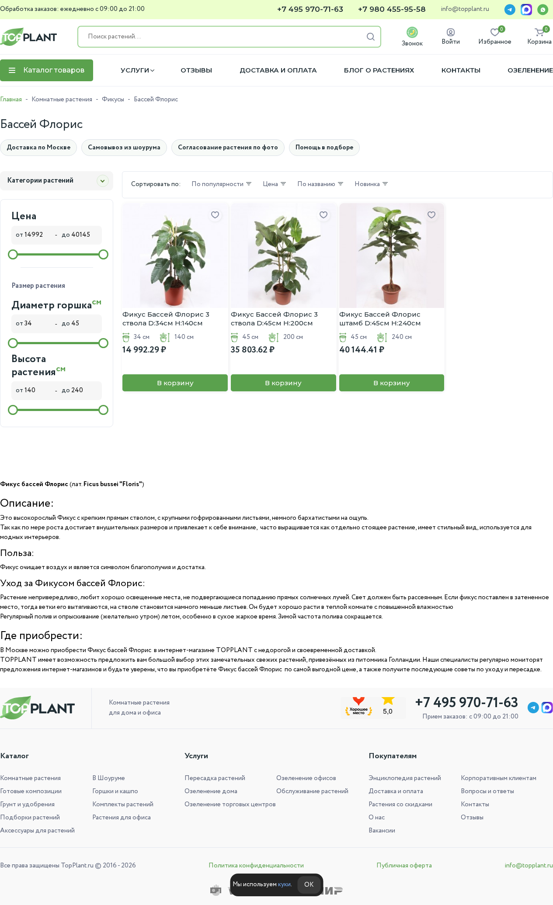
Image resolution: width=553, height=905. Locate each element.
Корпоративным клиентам (498, 778)
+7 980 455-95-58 (392, 9)
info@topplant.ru (465, 10)
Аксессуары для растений (37, 831)
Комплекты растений (122, 804)
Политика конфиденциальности (256, 865)
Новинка (367, 184)
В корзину (175, 383)
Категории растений (40, 181)
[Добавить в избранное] (215, 215)
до (66, 235)
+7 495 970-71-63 (310, 9)
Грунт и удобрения (27, 804)
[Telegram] (509, 9)
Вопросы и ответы (487, 791)
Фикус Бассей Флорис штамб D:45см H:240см (380, 318)
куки (284, 884)
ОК (308, 885)
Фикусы (113, 99)
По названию (316, 184)
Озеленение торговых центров (230, 804)
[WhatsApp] (543, 9)
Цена (270, 184)
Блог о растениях (379, 70)
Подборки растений (30, 817)
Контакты (461, 70)
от (20, 235)
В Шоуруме (108, 778)
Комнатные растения (61, 99)
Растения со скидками (400, 804)
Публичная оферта (404, 865)
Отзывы (196, 70)
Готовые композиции (31, 791)
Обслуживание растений (312, 791)
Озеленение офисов (306, 778)
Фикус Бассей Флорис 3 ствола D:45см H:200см (274, 318)
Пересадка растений (214, 778)
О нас (377, 817)
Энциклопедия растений (405, 778)
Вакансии (382, 831)
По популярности (217, 184)
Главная (11, 99)
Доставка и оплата (278, 70)
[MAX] (526, 9)
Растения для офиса (121, 817)
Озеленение (530, 70)
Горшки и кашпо (115, 791)
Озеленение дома (210, 791)
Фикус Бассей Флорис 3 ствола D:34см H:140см (165, 318)
